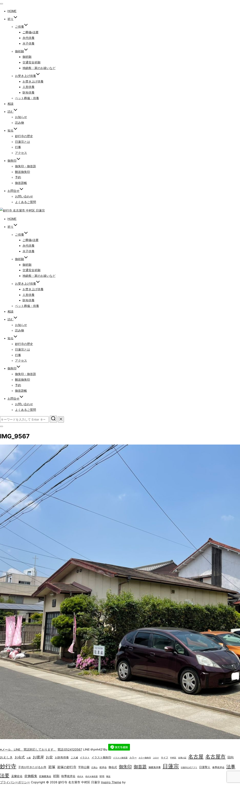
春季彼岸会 (218, 767)
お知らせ (21, 117)
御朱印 (125, 766)
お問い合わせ (24, 196)
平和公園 (83, 767)
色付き (80, 776)
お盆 (49, 757)
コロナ (156, 758)
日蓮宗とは (22, 141)
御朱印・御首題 (25, 166)
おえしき (6, 757)
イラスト (85, 757)
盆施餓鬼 (30, 776)
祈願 (56, 776)
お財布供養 (62, 757)
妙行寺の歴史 (24, 136)
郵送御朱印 (22, 172)
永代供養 (28, 37)
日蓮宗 (171, 766)
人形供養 (28, 87)
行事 (18, 147)
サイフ (164, 757)
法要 (4, 775)
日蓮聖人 (204, 767)
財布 (102, 776)
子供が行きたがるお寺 (32, 767)
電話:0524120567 (69, 749)
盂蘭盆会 (16, 776)
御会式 (113, 767)
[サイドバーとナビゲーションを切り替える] (1, 426)
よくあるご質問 (25, 202)
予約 (18, 177)
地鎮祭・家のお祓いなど (39, 68)
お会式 (20, 757)
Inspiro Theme (111, 782)
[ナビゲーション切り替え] (1, 3)
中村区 (173, 758)
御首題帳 (21, 183)
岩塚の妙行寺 (66, 767)
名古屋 (195, 757)
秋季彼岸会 (68, 776)
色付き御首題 (91, 776)
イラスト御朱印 (101, 757)
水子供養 (28, 43)
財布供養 (28, 92)
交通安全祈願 (31, 62)
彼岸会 (103, 767)
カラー (133, 757)
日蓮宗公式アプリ (189, 767)
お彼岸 (38, 757)
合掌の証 (182, 758)
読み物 (19, 122)
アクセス (21, 152)
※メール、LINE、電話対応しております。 (28, 749)
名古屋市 (215, 757)
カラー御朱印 (145, 758)
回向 (230, 757)
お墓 (29, 758)
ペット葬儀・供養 (27, 98)
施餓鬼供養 (154, 767)
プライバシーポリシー (15, 782)
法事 (230, 766)
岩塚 (51, 767)
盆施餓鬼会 (45, 776)
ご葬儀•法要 (30, 32)
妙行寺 (8, 766)
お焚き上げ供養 (33, 81)
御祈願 (19, 51)
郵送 (108, 776)
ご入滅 (74, 757)
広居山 (94, 767)
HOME (12, 11)
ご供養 (19, 26)
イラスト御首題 (120, 758)
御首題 (140, 766)
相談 (11, 103)
